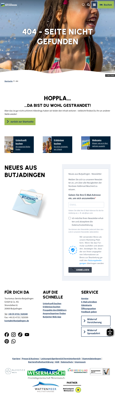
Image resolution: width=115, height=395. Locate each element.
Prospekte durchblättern (54, 310)
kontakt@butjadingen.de (16, 320)
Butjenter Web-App (52, 316)
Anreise (84, 298)
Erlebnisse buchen (51, 306)
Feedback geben (89, 311)
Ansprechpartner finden (54, 313)
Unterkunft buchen (52, 303)
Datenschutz (67, 361)
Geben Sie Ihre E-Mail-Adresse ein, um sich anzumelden (84, 197)
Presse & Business (30, 358)
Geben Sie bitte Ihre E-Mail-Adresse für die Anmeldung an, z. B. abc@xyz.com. (86, 212)
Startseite (8, 81)
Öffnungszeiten (88, 308)
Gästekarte (86, 305)
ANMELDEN (82, 270)
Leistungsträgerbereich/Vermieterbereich (61, 358)
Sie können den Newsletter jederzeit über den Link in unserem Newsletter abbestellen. (85, 230)
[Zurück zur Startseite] (9, 4)
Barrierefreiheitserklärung (40, 361)
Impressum (80, 361)
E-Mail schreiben (89, 301)
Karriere (16, 358)
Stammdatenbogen (91, 358)
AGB (57, 361)
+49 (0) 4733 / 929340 (18, 314)
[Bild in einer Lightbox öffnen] (28, 203)
